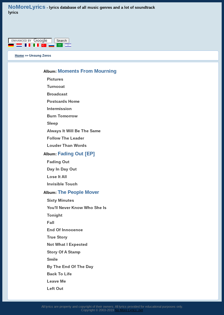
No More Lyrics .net (129, 310)
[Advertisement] (112, 26)
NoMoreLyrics (27, 7)
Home (19, 55)
